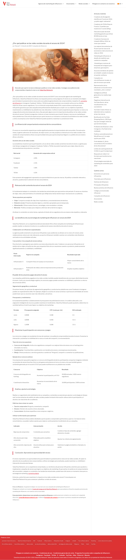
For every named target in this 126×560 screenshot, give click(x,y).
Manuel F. (17, 46)
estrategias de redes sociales (65, 544)
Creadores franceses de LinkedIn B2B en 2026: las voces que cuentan (102, 41)
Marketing (93, 540)
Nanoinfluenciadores (19, 544)
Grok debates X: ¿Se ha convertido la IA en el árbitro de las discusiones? (103, 143)
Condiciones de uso (45, 553)
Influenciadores (48, 540)
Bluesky (87, 555)
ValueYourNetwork (46, 90)
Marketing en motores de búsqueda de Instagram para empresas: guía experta (103, 65)
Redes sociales (83, 4)
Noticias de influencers (101, 182)
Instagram (67, 540)
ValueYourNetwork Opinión (24, 540)
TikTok (53, 555)
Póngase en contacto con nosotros (103, 4)
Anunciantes (70, 4)
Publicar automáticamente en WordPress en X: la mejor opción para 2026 (103, 136)
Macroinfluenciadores (83, 540)
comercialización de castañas (105, 540)
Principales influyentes (101, 185)
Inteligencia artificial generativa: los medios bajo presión (102, 95)
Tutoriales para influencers (102, 179)
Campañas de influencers (39, 46)
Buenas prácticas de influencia (103, 188)
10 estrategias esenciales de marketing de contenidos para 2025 (103, 163)
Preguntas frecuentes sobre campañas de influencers (92, 553)
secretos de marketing (40, 544)
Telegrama (76, 544)
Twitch (87, 544)
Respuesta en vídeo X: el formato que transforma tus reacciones (103, 156)
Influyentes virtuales (58, 540)
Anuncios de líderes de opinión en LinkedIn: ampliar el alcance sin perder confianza (103, 73)
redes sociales (29, 544)
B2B (34, 540)
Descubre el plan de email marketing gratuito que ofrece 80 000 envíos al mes (103, 34)
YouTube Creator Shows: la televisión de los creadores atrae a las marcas (102, 112)
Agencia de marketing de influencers (50, 4)
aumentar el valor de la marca (9, 540)
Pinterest (80, 555)
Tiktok (82, 544)
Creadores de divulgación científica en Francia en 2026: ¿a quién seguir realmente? (103, 19)
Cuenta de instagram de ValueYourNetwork (44, 489)
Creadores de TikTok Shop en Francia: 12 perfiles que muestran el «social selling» (103, 26)
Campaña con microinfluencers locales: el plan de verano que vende (102, 80)
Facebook (39, 540)
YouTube (93, 544)
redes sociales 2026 (52, 544)
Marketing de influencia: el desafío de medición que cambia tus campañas (102, 58)
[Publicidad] (50, 27)
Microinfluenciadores (7, 544)
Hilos (74, 555)
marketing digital (33, 473)
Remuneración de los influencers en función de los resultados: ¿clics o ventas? (103, 87)
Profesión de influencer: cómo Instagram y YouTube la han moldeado (103, 129)
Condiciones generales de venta (63, 553)
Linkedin (74, 540)
